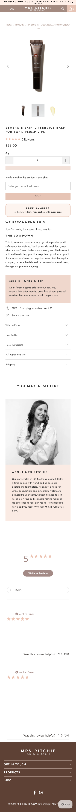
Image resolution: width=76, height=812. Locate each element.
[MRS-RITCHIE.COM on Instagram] (41, 793)
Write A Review (38, 573)
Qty (7, 153)
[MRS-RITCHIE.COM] (38, 8)
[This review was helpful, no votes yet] (59, 654)
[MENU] (2, 8)
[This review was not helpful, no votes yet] (65, 654)
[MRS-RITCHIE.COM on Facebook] (34, 793)
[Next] (68, 66)
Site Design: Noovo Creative (53, 804)
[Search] (63, 8)
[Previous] (8, 66)
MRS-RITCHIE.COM (27, 804)
